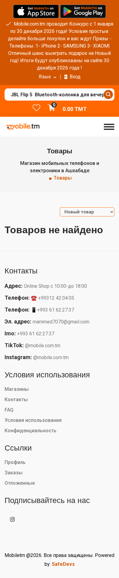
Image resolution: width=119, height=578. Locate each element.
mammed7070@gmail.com (61, 322)
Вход (75, 77)
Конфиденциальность (30, 431)
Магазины (17, 389)
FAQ (9, 410)
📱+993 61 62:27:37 (52, 310)
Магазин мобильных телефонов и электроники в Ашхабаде (59, 166)
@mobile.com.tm (42, 345)
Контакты (16, 399)
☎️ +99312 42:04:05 (52, 298)
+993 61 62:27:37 (35, 334)
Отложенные (20, 483)
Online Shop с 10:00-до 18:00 (55, 286)
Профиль (15, 462)
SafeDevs (63, 564)
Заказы (14, 473)
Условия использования (33, 420)
